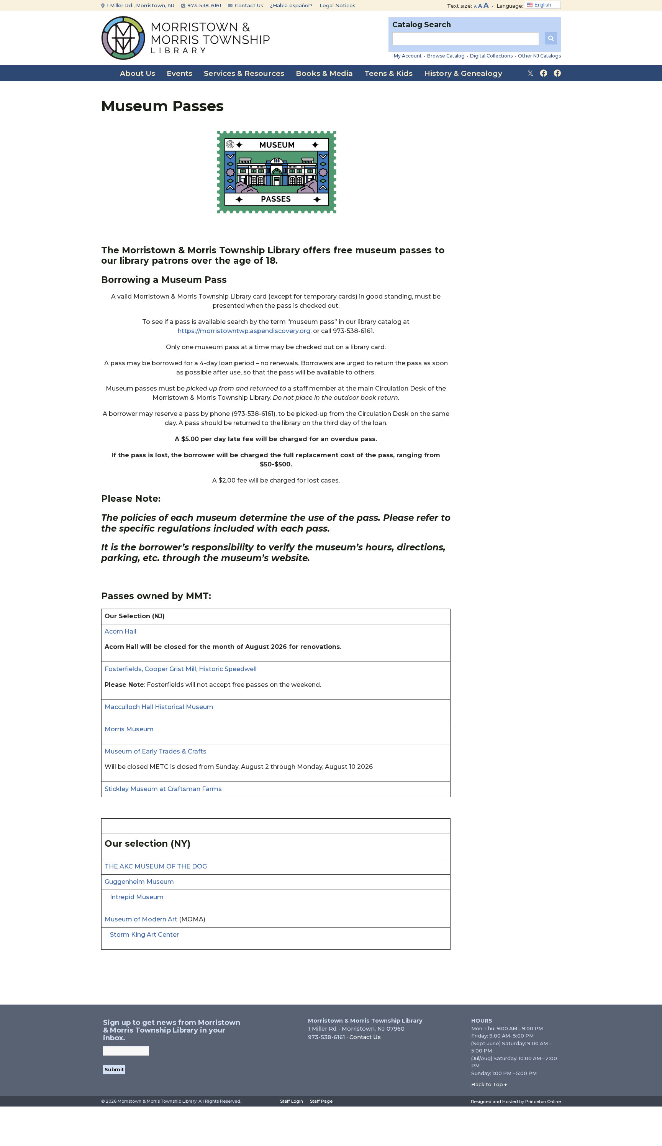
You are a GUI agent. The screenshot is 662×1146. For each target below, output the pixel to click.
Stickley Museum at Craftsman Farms (163, 789)
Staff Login (291, 1101)
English (542, 5)
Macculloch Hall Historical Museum (159, 707)
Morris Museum (129, 729)
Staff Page (321, 1101)
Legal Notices (338, 5)
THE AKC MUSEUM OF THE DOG (156, 866)
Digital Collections (491, 56)
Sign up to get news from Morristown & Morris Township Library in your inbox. (171, 1030)
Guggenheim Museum (139, 881)
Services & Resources (244, 73)
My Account (408, 56)
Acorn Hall (120, 631)
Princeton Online (543, 1101)
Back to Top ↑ (489, 1084)
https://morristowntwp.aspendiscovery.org (244, 331)
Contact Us (248, 5)
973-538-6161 (203, 5)
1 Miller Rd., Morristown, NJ (139, 5)
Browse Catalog (446, 56)
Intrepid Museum (137, 897)
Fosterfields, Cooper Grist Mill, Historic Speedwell (181, 669)
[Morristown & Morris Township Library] (185, 37)
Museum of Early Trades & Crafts (155, 751)
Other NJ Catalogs (539, 56)
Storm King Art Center (144, 934)
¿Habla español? (291, 5)
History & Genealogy (463, 73)
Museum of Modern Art (141, 919)
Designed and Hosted (494, 1101)
